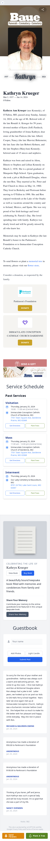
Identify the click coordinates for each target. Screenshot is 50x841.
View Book (13, 573)
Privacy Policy (18, 829)
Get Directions (15, 426)
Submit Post (25, 659)
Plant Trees (35, 426)
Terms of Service (32, 829)
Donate (25, 308)
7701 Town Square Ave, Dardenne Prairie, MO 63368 (26, 419)
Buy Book (28, 573)
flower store (33, 265)
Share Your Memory (17, 614)
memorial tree (35, 261)
